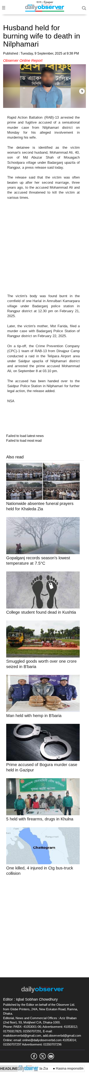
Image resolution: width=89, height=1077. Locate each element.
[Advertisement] (44, 97)
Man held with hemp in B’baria (33, 715)
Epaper (48, 2)
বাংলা (38, 2)
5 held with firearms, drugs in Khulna (39, 819)
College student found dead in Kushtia (41, 612)
